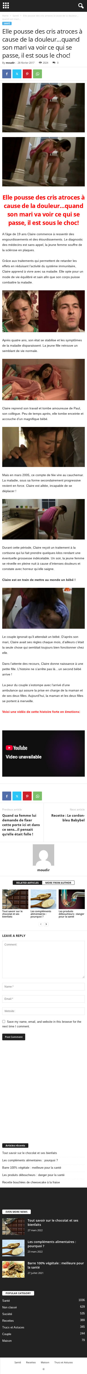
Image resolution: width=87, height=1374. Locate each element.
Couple (6, 1334)
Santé (16, 15)
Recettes (8, 1320)
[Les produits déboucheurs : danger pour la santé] (72, 899)
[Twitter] (16, 73)
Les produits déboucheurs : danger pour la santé (71, 913)
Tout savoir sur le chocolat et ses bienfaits (12, 913)
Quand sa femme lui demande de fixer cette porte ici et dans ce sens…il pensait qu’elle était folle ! (21, 824)
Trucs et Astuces (13, 1327)
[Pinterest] (27, 73)
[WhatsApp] (37, 73)
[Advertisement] (43, 1091)
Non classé (9, 1307)
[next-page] (46, 924)
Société (7, 1314)
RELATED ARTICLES (27, 882)
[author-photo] (43, 855)
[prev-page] (41, 924)
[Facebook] (6, 73)
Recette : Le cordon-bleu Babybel (68, 817)
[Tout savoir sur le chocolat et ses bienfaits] (15, 899)
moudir (10, 62)
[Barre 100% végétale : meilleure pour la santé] (13, 1269)
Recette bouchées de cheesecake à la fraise (31, 1182)
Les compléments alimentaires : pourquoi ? (41, 913)
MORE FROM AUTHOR (58, 882)
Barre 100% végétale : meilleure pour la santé (31, 1167)
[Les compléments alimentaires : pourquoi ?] (44, 899)
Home (5, 15)
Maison (7, 1340)
